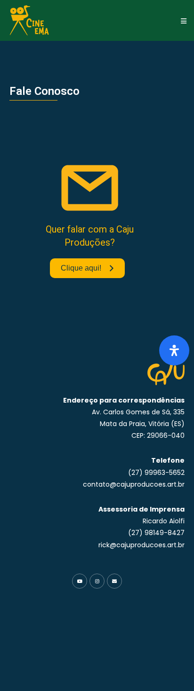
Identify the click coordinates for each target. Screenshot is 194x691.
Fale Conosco (44, 91)
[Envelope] (114, 581)
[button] (183, 20)
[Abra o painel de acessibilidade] (174, 350)
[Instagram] (97, 581)
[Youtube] (79, 581)
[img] (174, 350)
